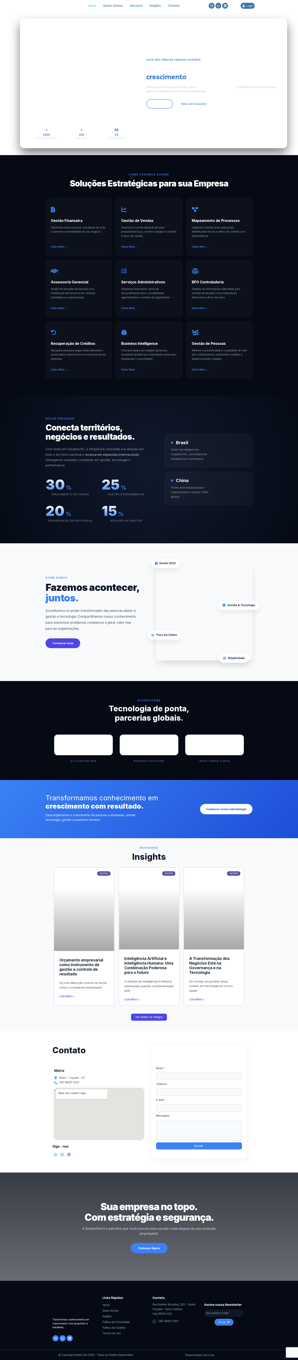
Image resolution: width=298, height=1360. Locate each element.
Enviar (199, 1146)
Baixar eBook (159, 103)
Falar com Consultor (194, 103)
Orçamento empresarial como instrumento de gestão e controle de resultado (81, 967)
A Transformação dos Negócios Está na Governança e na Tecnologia (209, 965)
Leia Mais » (66, 996)
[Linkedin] (69, 1154)
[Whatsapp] (55, 1154)
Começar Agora (149, 1248)
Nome (160, 1068)
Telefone (161, 1084)
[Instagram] (62, 1154)
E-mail (160, 1100)
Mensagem (163, 1115)
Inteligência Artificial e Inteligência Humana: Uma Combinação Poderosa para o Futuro (148, 965)
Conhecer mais (62, 643)
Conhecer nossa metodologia (226, 809)
